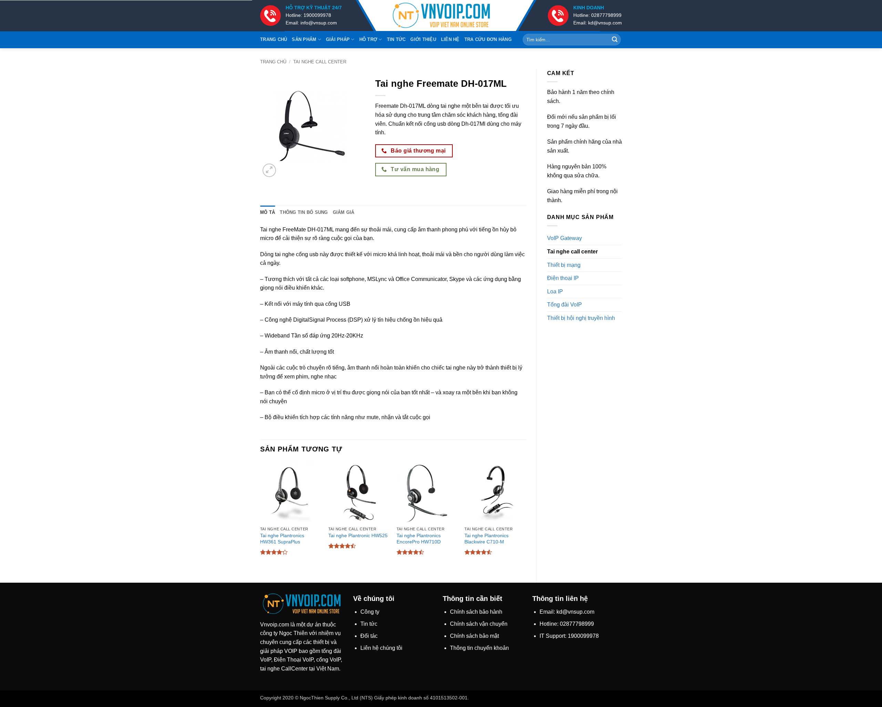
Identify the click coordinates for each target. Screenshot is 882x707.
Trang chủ (273, 39)
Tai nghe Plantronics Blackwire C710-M (486, 539)
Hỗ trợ (368, 39)
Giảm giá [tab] (344, 212)
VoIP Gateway (564, 238)
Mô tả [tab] (267, 212)
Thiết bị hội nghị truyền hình (581, 318)
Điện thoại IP (563, 278)
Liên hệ (450, 39)
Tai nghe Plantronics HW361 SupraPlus (282, 539)
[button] (269, 170)
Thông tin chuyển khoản (479, 648)
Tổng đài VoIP (564, 305)
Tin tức (396, 39)
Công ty (369, 612)
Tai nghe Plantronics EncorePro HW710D (419, 539)
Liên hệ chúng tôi (381, 648)
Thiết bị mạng (564, 265)
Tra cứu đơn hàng (488, 39)
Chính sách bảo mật (474, 636)
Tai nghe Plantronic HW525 (358, 535)
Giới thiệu (423, 39)
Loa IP (555, 291)
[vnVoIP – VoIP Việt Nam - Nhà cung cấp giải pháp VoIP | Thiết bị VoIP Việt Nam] (441, 15)
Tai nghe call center (319, 61)
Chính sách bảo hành (476, 612)
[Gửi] (615, 39)
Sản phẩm (304, 39)
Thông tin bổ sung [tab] (304, 212)
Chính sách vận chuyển (478, 624)
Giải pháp (338, 39)
